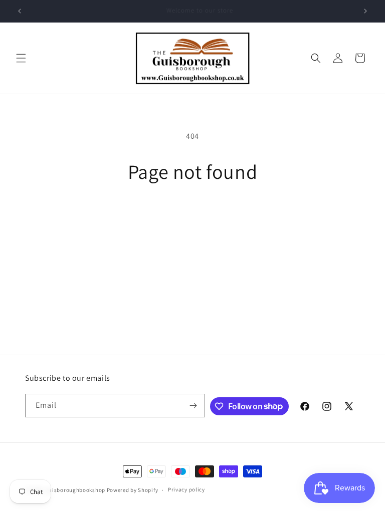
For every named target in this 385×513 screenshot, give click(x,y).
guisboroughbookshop (75, 489)
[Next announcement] (365, 11)
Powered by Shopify (132, 489)
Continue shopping (193, 216)
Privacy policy (186, 489)
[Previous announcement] (20, 11)
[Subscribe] (193, 405)
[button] (21, 58)
